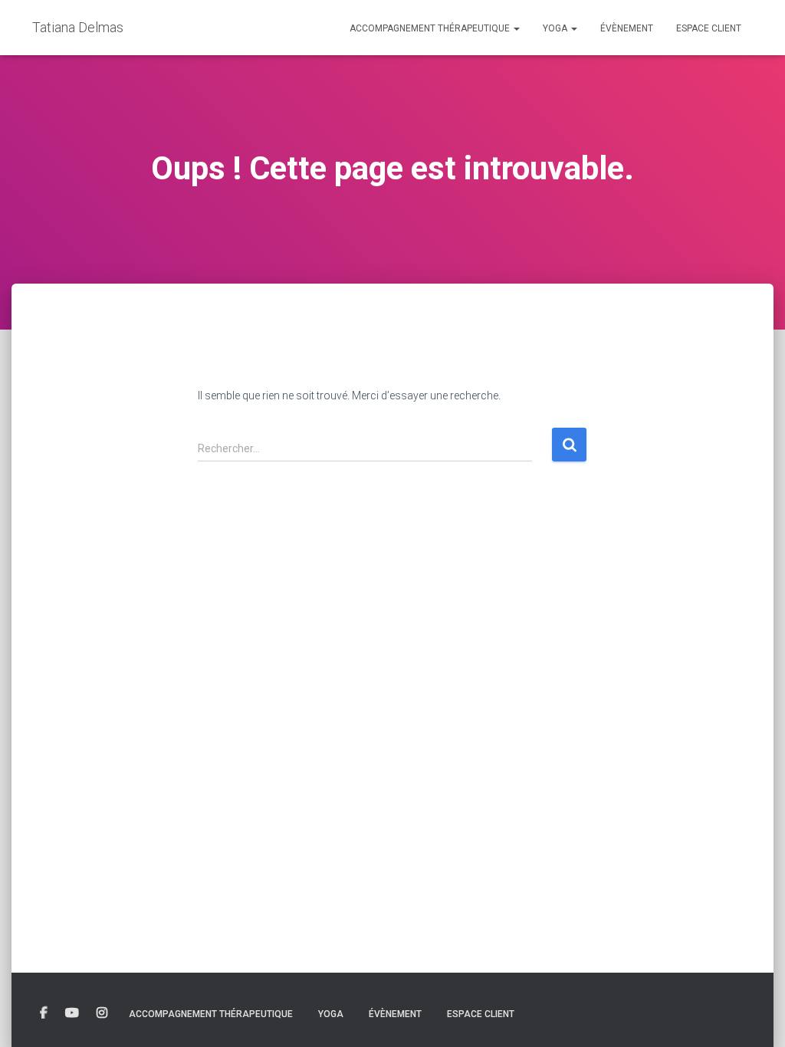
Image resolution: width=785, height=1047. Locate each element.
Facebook (43, 1013)
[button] (516, 28)
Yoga (556, 28)
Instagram (102, 1013)
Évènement (626, 28)
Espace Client (708, 28)
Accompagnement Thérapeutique (431, 28)
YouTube (72, 1013)
